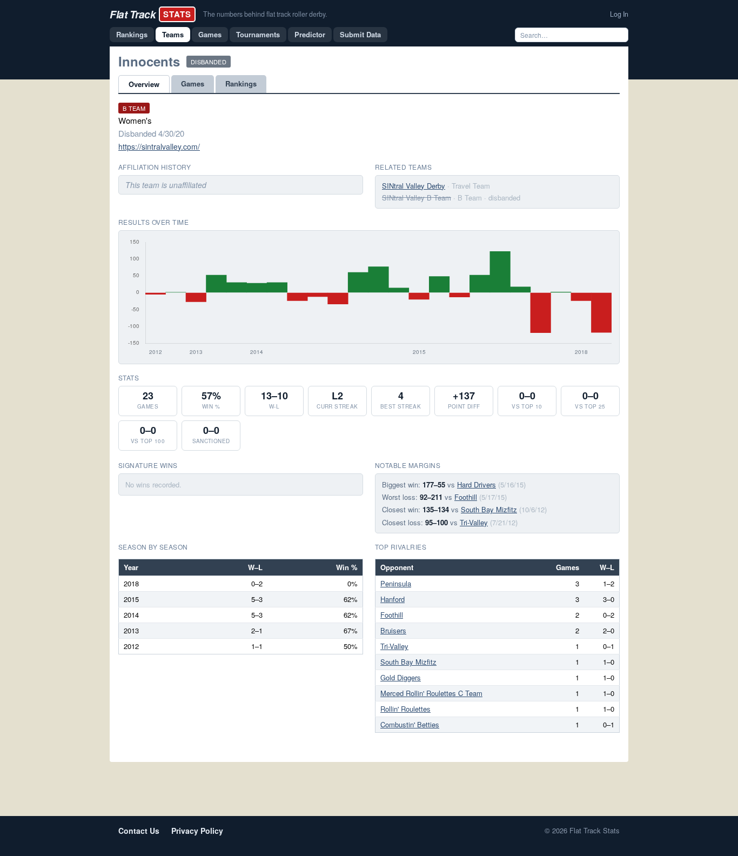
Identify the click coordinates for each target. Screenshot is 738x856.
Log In (619, 14)
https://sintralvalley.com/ (159, 146)
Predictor (309, 34)
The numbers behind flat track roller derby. (265, 14)
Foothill (465, 497)
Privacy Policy (197, 830)
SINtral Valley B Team (416, 197)
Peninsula (395, 583)
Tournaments (258, 34)
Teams (173, 34)
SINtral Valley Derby (413, 185)
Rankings (131, 34)
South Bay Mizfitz (489, 509)
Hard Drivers (476, 484)
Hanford (392, 599)
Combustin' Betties (409, 724)
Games (210, 34)
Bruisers (393, 630)
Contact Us (138, 830)
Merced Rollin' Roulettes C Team (431, 693)
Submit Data (360, 34)
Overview (144, 84)
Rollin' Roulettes (405, 709)
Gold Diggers (400, 677)
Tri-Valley (474, 522)
